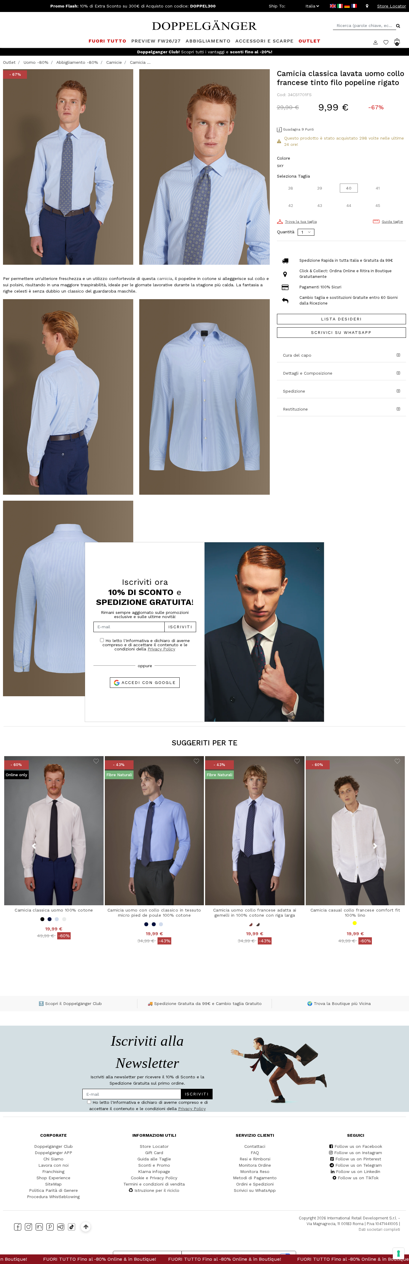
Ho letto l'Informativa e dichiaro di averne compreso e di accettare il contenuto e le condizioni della (146, 644)
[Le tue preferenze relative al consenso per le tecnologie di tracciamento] (398, 1253)
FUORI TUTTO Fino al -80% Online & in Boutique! (174, 1259)
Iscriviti (180, 626)
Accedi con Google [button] (148, 682)
